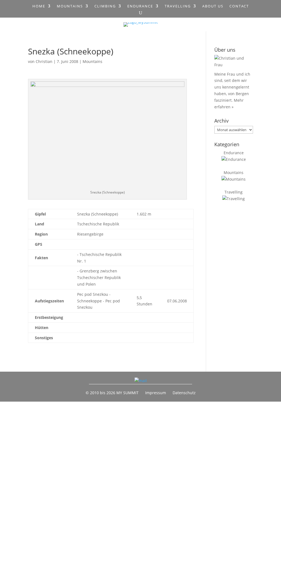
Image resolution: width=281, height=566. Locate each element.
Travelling (178, 6)
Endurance (140, 6)
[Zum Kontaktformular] (140, 380)
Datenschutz (184, 392)
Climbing (105, 6)
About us (212, 6)
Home (38, 6)
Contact (239, 6)
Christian (44, 61)
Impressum (155, 392)
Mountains (70, 6)
